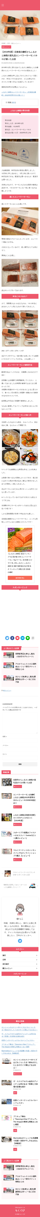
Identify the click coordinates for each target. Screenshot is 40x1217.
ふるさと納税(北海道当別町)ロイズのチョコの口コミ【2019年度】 (24, 818)
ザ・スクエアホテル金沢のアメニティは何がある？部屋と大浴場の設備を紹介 (19, 1035)
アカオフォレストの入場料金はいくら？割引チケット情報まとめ (25, 666)
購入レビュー (7, 690)
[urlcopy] (33, 638)
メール (5, 745)
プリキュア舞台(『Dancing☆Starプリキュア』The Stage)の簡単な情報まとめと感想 (19, 1045)
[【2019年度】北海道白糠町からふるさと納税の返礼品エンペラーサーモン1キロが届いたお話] (23, 638)
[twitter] (7, 638)
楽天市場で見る (20, 578)
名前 (5, 736)
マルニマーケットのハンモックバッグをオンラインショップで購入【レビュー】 (24, 853)
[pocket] (17, 638)
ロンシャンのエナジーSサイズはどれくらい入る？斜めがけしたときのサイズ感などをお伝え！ (20, 1028)
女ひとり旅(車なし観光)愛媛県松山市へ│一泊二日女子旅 (25, 679)
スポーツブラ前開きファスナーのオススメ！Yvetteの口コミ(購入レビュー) (24, 835)
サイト (5, 754)
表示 (13, 102)
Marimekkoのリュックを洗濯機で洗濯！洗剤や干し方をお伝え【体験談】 (19, 1052)
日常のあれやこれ (20, 1207)
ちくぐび (20, 1210)
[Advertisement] (20, 612)
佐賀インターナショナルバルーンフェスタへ (18, 1040)
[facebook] (12, 638)
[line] (28, 638)
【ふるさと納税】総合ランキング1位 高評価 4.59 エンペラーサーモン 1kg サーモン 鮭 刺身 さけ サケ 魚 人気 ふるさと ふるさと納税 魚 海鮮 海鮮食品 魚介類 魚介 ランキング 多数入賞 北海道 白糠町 (20, 562)
